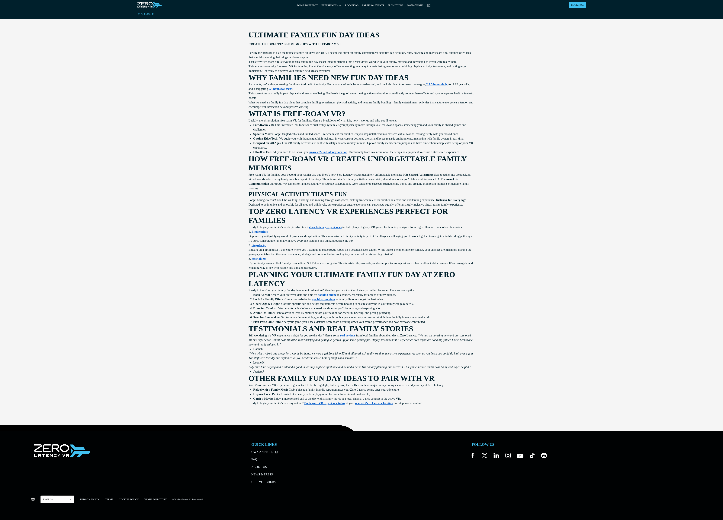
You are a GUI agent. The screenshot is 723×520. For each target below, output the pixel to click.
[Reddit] (544, 456)
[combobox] (57, 499)
